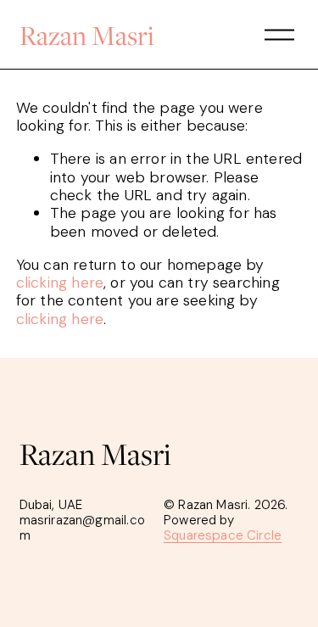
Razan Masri (87, 35)
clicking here (59, 282)
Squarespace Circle (223, 535)
